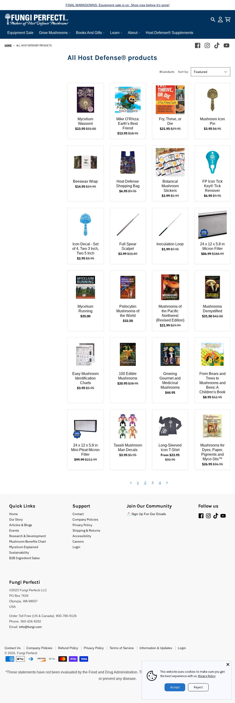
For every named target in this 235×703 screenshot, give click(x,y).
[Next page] (167, 482)
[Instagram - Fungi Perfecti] (207, 45)
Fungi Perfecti (27, 653)
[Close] (228, 664)
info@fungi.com (30, 627)
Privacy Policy (206, 676)
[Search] (213, 19)
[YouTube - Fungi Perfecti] (226, 45)
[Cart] (227, 19)
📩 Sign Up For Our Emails (146, 514)
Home (8, 45)
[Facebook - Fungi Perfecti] (197, 45)
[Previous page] (130, 482)
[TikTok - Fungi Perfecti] (217, 45)
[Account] (220, 19)
